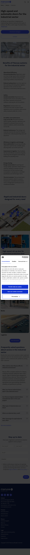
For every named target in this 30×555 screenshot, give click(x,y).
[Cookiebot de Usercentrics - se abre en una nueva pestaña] (22, 257)
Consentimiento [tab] (6, 261)
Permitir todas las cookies (15, 286)
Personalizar (15, 296)
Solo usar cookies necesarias (15, 291)
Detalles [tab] (14, 261)
